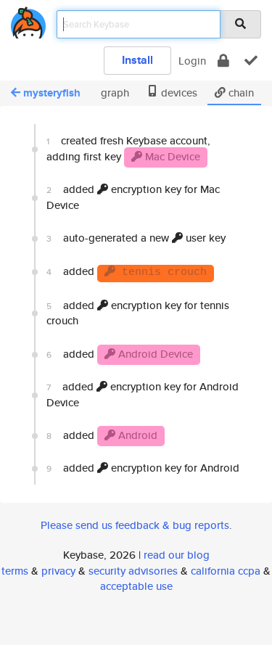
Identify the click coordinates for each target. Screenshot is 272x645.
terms (14, 570)
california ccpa (225, 570)
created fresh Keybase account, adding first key (128, 148)
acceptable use (136, 585)
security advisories (133, 570)
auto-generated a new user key (136, 237)
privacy (58, 570)
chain (240, 92)
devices (177, 92)
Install (137, 60)
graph (113, 92)
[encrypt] (223, 61)
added (126, 271)
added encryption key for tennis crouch (137, 312)
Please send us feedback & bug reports (135, 525)
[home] (28, 20)
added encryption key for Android (142, 467)
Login (192, 60)
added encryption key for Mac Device (133, 196)
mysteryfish (52, 93)
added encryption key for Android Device (142, 394)
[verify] (250, 61)
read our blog (177, 554)
